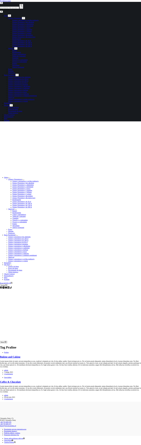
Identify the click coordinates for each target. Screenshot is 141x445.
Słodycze (11, 209)
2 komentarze (8, 374)
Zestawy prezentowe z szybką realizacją (25, 181)
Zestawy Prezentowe (15, 179)
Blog (5, 277)
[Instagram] (3, 288)
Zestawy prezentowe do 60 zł (17, 242)
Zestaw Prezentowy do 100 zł (22, 203)
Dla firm (7, 265)
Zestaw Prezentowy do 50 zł (21, 201)
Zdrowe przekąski (18, 227)
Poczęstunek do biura (15, 270)
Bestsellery (7, 263)
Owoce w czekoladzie (19, 222)
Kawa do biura (13, 268)
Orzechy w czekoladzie (20, 220)
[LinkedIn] (8, 288)
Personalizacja (8, 276)
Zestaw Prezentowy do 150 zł (22, 205)
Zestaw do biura (13, 266)
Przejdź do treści (5, 1)
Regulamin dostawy (10, 431)
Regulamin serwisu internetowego (15, 429)
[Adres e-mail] (6, 288)
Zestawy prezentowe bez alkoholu (19, 237)
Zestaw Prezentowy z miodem (22, 190)
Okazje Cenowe (9, 274)
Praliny (14, 224)
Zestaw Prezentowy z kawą (21, 188)
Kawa (10, 229)
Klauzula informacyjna (11, 435)
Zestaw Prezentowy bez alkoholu (23, 183)
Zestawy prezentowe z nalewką (18, 253)
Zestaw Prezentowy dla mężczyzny (23, 198)
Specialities (7, 377)
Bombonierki (16, 200)
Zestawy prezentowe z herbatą (18, 250)
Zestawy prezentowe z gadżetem (19, 248)
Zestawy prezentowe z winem (18, 261)
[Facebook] (1, 288)
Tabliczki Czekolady (19, 216)
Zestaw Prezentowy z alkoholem (23, 185)
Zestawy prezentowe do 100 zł (18, 239)
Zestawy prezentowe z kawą (17, 252)
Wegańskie (16, 226)
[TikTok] (11, 288)
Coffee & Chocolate (10, 382)
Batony (14, 211)
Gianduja (15, 218)
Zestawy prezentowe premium (18, 244)
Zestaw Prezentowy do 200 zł (22, 207)
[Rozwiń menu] (16, 209)
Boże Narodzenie (9, 235)
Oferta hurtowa (13, 272)
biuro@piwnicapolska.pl (8, 426)
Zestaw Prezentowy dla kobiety (22, 196)
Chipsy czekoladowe (19, 214)
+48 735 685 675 (5, 424)
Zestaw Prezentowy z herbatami (22, 187)
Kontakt (6, 279)
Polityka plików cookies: (12, 433)
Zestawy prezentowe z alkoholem (19, 246)
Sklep (6, 177)
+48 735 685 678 (5, 422)
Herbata (10, 231)
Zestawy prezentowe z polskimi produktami (22, 255)
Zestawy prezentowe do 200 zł (18, 240)
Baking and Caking (10, 356)
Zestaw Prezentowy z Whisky (22, 192)
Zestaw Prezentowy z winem (21, 194)
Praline (6, 352)
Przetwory (11, 233)
